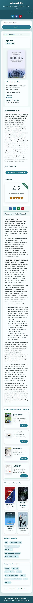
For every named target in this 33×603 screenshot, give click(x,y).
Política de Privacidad (10, 600)
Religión (19, 572)
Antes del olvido (23, 528)
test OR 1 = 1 (8, 549)
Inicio (5, 34)
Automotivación (18, 432)
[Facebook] (16, 16)
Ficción (7, 568)
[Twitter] (12, 16)
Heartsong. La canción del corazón (23, 504)
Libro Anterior (10, 589)
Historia (22, 575)
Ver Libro (23, 425)
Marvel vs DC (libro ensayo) (10, 505)
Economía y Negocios (11, 575)
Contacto (21, 600)
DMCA (27, 600)
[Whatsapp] (18, 208)
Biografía (7, 582)
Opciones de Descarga (17, 172)
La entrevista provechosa (17, 466)
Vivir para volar (17, 448)
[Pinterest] (20, 16)
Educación (15, 568)
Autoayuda (12, 34)
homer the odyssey (15, 542)
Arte (6, 579)
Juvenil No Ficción (15, 579)
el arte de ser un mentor (12, 546)
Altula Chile (16, 3)
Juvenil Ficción (9, 572)
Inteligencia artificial (10, 527)
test (6, 542)
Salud (25, 579)
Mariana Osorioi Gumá (11, 556)
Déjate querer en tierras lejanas (18, 415)
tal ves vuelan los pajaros (12, 553)
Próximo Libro (22, 589)
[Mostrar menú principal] (30, 12)
